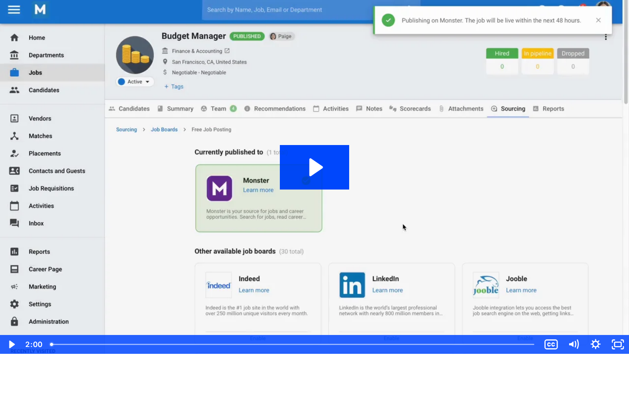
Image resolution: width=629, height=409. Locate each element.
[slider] (292, 344)
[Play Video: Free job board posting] (315, 167)
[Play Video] (11, 344)
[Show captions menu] (551, 344)
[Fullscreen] (618, 344)
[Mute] (573, 344)
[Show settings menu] (595, 344)
